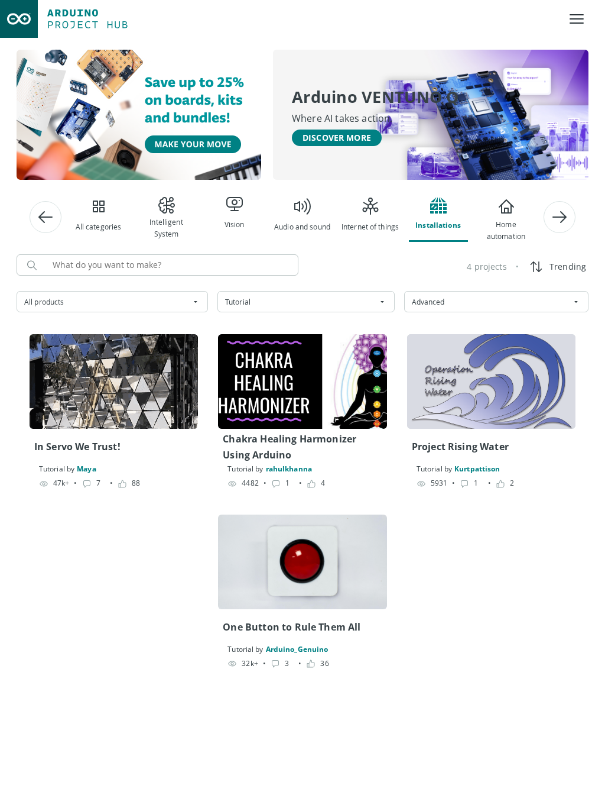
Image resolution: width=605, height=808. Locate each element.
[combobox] (112, 301)
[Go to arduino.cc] (19, 19)
